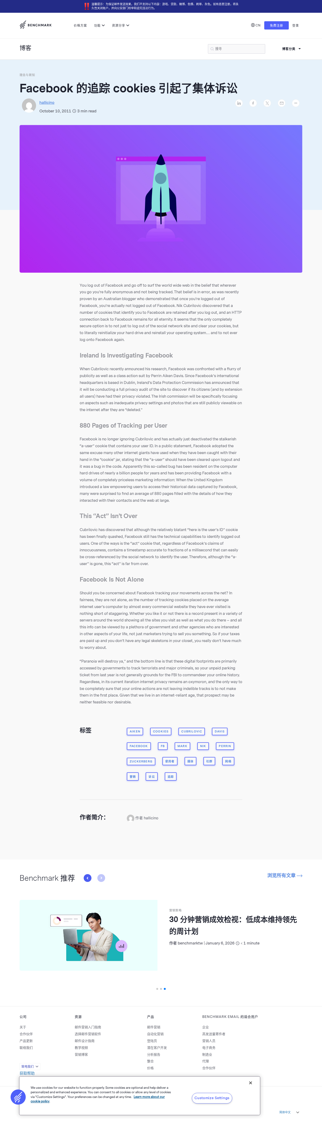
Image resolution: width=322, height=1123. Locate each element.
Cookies (161, 731)
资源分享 (118, 25)
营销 (133, 776)
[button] (101, 878)
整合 (150, 1061)
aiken (135, 731)
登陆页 (152, 1041)
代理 (205, 1061)
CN (258, 25)
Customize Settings (212, 1098)
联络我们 (26, 1048)
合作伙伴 (26, 1034)
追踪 (171, 776)
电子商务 (208, 1048)
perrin (225, 746)
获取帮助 (27, 1073)
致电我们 (27, 1066)
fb (163, 746)
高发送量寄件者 (213, 1034)
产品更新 (26, 1041)
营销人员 (208, 1041)
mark (182, 746)
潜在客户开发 (157, 1048)
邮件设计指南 (85, 1041)
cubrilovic (191, 731)
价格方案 (80, 25)
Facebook (139, 746)
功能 (97, 25)
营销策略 (175, 910)
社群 (209, 761)
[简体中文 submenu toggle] (297, 1112)
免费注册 (276, 25)
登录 (295, 25)
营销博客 (81, 1055)
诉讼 (152, 776)
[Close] (250, 1083)
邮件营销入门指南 (88, 1027)
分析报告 (153, 1055)
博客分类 (288, 49)
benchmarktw (190, 943)
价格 (150, 1068)
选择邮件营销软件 (88, 1034)
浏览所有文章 (282, 875)
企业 (205, 1027)
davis (220, 731)
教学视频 (81, 1048)
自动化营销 (155, 1034)
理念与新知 (27, 75)
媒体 (190, 761)
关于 (23, 1027)
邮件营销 (153, 1027)
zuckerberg (141, 761)
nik (203, 746)
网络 (228, 761)
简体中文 (285, 1112)
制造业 (207, 1055)
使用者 (170, 761)
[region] (139, 1095)
